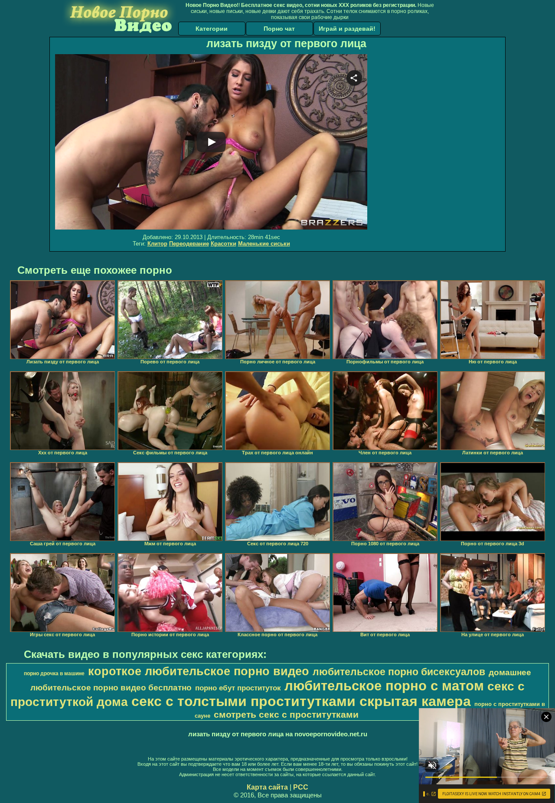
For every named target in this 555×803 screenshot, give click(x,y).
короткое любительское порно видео (198, 671)
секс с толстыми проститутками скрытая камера (301, 701)
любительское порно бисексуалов (399, 671)
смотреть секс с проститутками (286, 714)
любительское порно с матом (384, 685)
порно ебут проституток (238, 687)
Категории (212, 28)
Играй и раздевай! (347, 28)
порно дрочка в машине (54, 673)
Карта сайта (267, 787)
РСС (300, 787)
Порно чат (279, 28)
